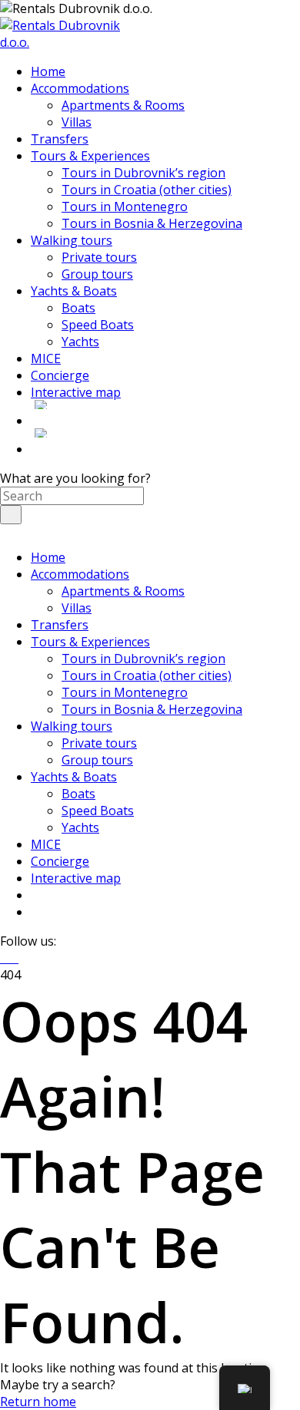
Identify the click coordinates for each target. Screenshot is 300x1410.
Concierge (60, 861)
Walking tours (71, 726)
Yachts (80, 827)
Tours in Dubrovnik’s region (143, 658)
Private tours (99, 743)
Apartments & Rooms (123, 591)
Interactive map (76, 878)
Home (48, 557)
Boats (78, 793)
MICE (46, 844)
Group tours (97, 759)
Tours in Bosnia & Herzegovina (152, 709)
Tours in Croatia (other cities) (147, 675)
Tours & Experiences (90, 641)
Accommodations (80, 574)
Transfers (59, 624)
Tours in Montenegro (125, 692)
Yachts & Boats (74, 776)
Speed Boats (98, 810)
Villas (77, 607)
